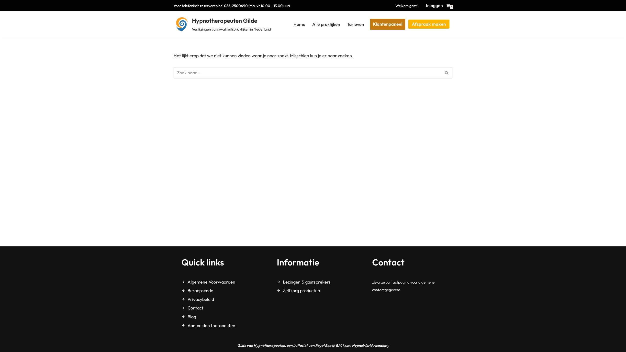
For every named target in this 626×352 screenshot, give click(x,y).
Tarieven (355, 24)
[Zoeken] (446, 72)
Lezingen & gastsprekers (307, 282)
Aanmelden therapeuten (211, 325)
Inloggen (434, 5)
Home (299, 24)
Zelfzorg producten (301, 290)
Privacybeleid (201, 299)
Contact (195, 308)
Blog (192, 316)
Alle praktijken (326, 24)
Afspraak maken (429, 24)
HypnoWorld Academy (370, 345)
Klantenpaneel (387, 24)
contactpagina (398, 282)
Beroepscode (200, 290)
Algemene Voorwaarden (211, 282)
